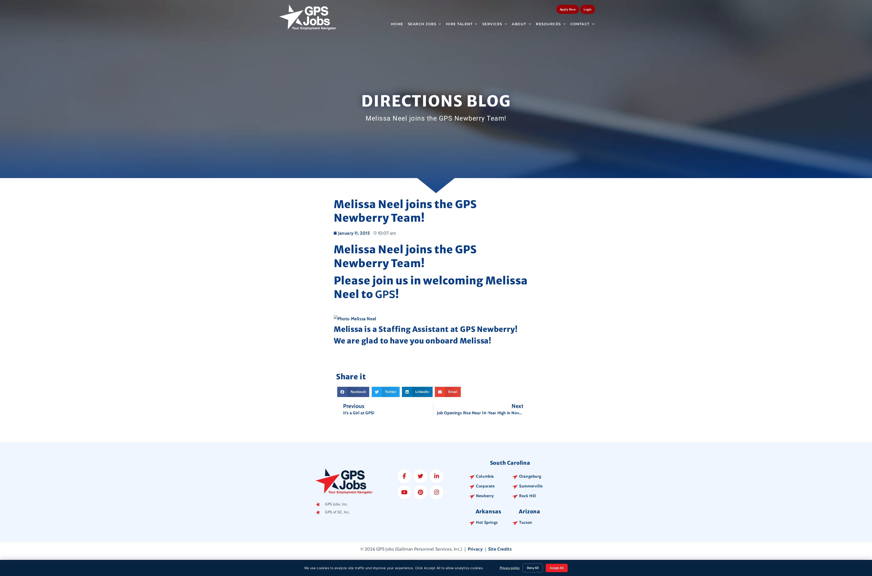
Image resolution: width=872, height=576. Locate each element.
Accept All (557, 568)
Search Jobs (422, 24)
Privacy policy (510, 568)
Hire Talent (459, 24)
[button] (353, 392)
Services (492, 24)
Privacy (475, 549)
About (519, 24)
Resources (548, 24)
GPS (385, 294)
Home (397, 24)
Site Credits (500, 549)
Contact (580, 24)
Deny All (533, 568)
